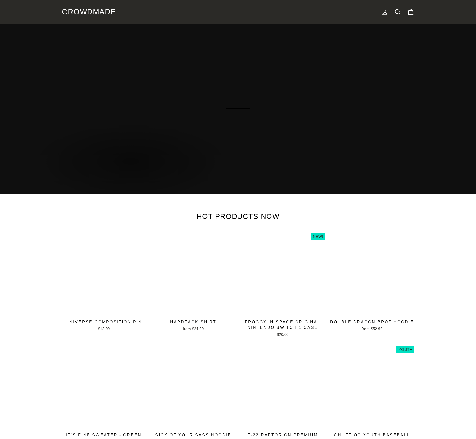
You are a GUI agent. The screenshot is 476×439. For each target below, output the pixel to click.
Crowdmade (82, 11)
